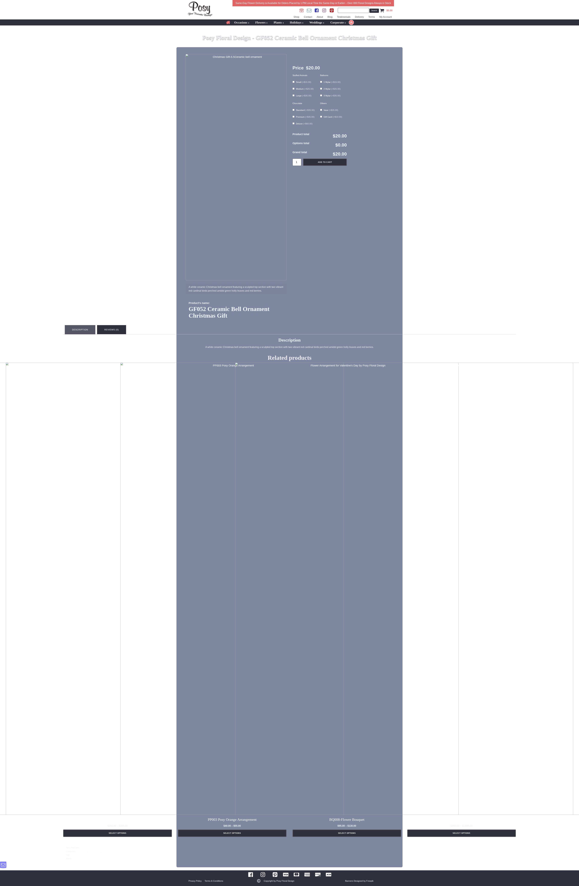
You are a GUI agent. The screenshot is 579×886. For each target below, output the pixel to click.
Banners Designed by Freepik (359, 881)
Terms (371, 17)
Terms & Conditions (214, 881)
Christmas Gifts (95, 851)
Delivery (359, 17)
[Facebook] (317, 10)
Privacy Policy (195, 881)
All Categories (82, 851)
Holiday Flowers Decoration (113, 851)
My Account (385, 17)
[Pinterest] (332, 10)
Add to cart (325, 162)
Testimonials (343, 17)
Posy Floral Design (80, 859)
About (320, 17)
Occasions (240, 22)
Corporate (337, 22)
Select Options (117, 833)
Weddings (315, 22)
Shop (296, 17)
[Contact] (309, 10)
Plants (278, 22)
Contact (308, 17)
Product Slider (76, 855)
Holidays (295, 22)
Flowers (260, 22)
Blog (329, 17)
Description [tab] (80, 329)
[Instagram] (324, 10)
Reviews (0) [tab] (111, 329)
